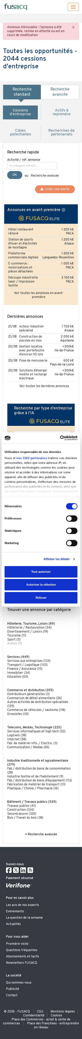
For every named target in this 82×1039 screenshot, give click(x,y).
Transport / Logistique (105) (27, 665)
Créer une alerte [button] (56, 189)
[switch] (71, 518)
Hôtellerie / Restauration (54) (29, 628)
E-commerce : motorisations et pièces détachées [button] (20, 268)
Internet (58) (16, 739)
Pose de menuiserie (33, 361)
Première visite (17, 944)
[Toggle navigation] (73, 7)
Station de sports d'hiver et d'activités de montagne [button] (22, 244)
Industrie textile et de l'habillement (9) (35, 777)
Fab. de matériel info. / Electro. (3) (32, 743)
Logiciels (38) (16, 735)
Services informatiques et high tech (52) (36, 732)
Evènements (15, 911)
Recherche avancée (45, 176)
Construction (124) (20, 810)
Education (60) (17, 677)
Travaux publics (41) (21, 806)
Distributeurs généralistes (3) (28, 694)
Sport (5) (13, 640)
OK (15, 175)
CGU (40, 1012)
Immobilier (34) (18, 673)
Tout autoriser (41, 571)
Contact (12, 995)
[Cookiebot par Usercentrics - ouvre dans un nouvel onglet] (60, 438)
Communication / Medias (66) (28, 747)
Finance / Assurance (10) (24, 669)
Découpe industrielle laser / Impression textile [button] (23, 282)
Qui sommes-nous (18, 983)
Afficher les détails (57, 559)
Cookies (56, 1016)
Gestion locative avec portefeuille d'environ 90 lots (31, 351)
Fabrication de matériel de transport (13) (36, 785)
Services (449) (18, 657)
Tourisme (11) (16, 636)
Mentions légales (63, 1012)
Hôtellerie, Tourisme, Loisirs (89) (31, 624)
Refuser (41, 597)
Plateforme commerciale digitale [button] (23, 256)
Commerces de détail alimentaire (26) (34, 698)
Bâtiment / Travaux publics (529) (32, 802)
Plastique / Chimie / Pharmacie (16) (33, 789)
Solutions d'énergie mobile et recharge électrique (33, 375)
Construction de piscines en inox (30, 339)
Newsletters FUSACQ (21, 963)
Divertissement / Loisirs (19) (27, 632)
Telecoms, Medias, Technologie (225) (34, 728)
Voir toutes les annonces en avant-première (38, 295)
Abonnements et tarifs (22, 957)
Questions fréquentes (21, 950)
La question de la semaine (24, 918)
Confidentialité (33, 1016)
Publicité (12, 989)
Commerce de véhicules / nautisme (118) (36, 710)
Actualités (13, 924)
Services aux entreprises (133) (28, 661)
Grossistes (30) (18, 714)
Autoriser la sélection (41, 584)
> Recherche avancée (41, 834)
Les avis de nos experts (22, 905)
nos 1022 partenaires (31, 458)
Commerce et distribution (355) (30, 690)
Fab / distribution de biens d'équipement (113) (39, 781)
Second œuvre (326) (21, 814)
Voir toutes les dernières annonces (44, 386)
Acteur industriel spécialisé (31, 329)
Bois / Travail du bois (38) (25, 818)
